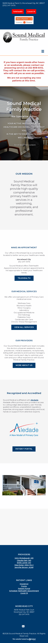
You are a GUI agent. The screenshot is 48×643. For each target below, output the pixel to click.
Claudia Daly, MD (24, 560)
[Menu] (43, 51)
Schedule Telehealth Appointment (24, 591)
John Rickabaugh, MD (24, 558)
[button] (21, 27)
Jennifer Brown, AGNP (24, 567)
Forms (24, 586)
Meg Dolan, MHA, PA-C (24, 565)
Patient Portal (24, 589)
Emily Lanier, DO (24, 563)
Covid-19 (31, 11)
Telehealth (18, 11)
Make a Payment (22, 19)
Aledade (34, 400)
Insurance (24, 584)
